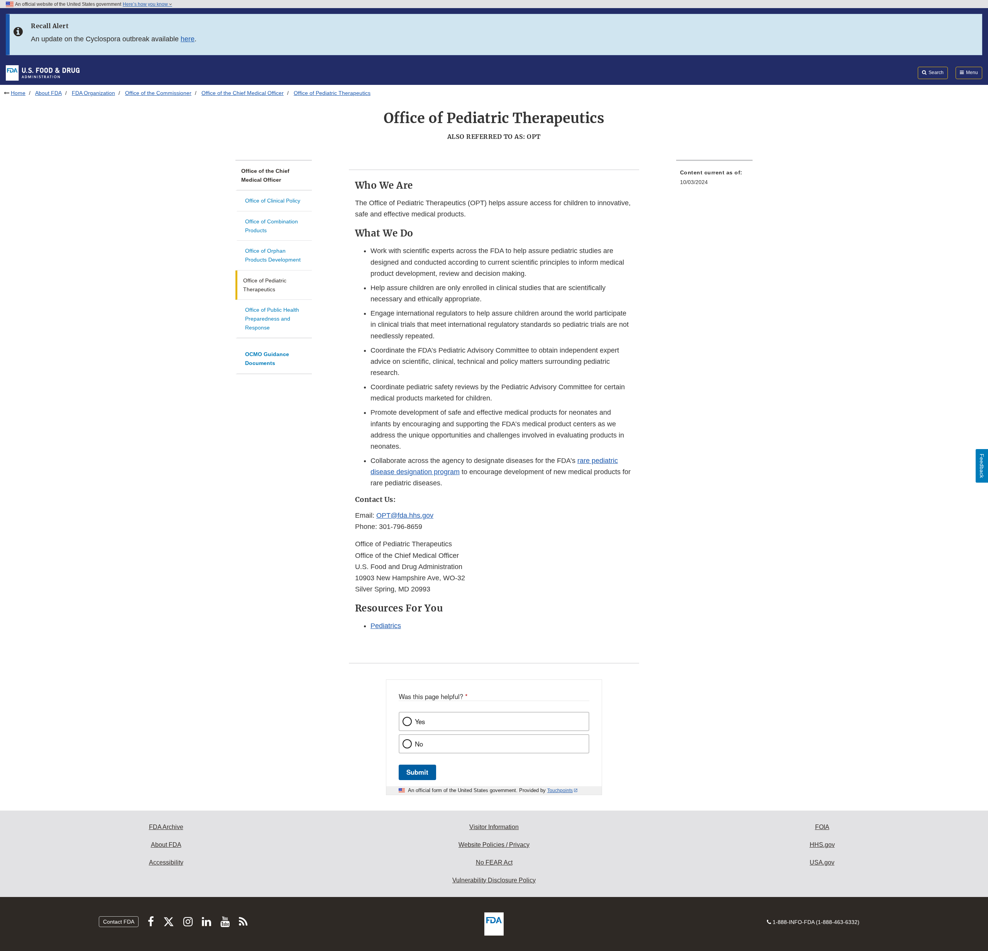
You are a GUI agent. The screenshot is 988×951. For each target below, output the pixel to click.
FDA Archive (166, 827)
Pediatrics (385, 626)
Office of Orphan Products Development (273, 255)
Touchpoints (560, 790)
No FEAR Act (494, 862)
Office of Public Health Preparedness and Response (272, 318)
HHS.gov (822, 844)
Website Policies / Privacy (494, 844)
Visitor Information (494, 827)
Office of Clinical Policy (272, 201)
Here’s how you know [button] (146, 4)
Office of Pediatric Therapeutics (264, 284)
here (188, 39)
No (419, 743)
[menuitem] (714, 180)
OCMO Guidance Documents (267, 358)
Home (18, 93)
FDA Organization (93, 93)
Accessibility (166, 862)
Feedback (982, 466)
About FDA (48, 93)
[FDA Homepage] (43, 72)
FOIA (822, 827)
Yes (420, 721)
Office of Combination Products (271, 225)
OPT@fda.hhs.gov (404, 515)
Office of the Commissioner (158, 93)
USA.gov (822, 862)
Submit (417, 772)
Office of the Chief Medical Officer (242, 93)
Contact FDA (118, 922)
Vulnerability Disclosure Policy (494, 880)
